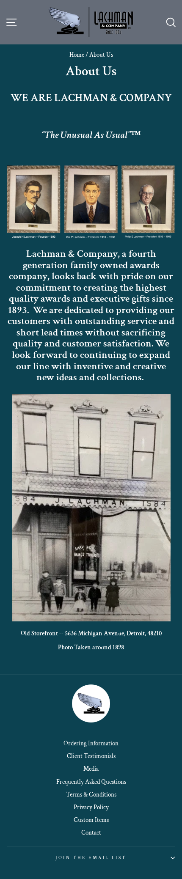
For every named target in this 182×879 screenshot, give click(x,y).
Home (76, 54)
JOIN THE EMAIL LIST (90, 857)
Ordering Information (91, 743)
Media (91, 768)
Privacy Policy (91, 807)
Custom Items (91, 820)
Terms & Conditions (91, 794)
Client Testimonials (91, 756)
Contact (91, 832)
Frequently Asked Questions (91, 781)
